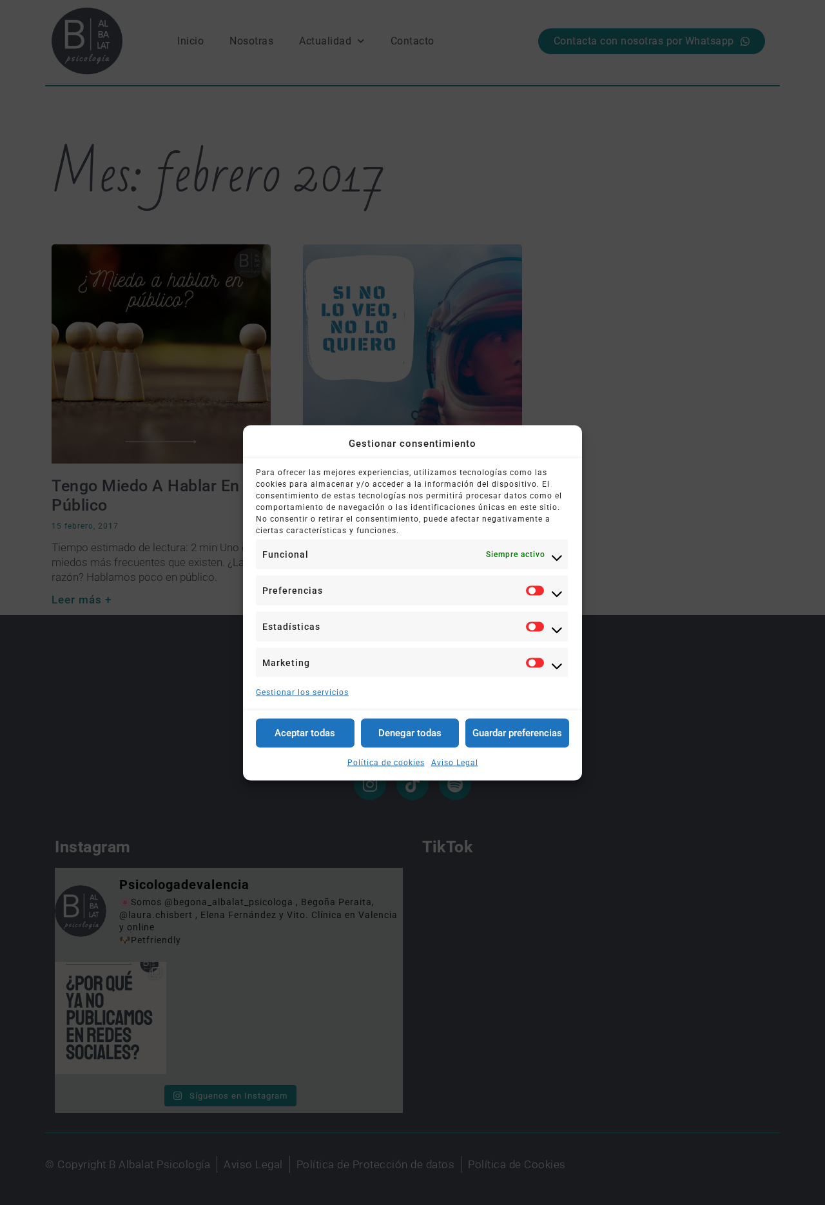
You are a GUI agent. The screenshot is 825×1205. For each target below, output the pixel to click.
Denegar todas (410, 733)
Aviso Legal (454, 762)
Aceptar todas (305, 733)
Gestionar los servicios (302, 691)
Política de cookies (386, 762)
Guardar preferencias (517, 733)
